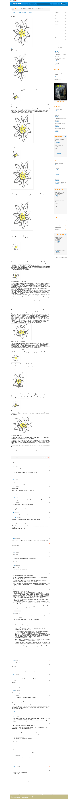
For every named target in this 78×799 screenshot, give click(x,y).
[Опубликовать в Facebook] (44, 457)
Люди (36, 8)
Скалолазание (57, 28)
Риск (15, 8)
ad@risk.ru (65, 257)
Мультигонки (56, 24)
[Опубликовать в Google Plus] (48, 457)
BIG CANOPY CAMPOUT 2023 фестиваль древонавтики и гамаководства (59, 239)
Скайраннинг (56, 27)
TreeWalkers (58, 241)
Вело (55, 15)
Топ (27, 9)
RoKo (13, 512)
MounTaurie (15, 531)
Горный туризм (57, 21)
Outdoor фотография (57, 225)
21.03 (55, 76)
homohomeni (58, 142)
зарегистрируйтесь (23, 781)
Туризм (55, 34)
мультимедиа (40, 8)
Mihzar (13, 664)
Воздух (55, 18)
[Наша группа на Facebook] (11, 0)
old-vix (56, 48)
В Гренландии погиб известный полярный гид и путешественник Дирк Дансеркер (59, 207)
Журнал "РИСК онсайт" (60, 101)
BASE (55, 37)
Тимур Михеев (57, 51)
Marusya (15, 561)
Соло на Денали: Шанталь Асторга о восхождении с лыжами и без (59, 193)
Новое (20, 9)
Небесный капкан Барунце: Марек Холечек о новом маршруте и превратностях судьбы (59, 200)
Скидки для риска (32, 9)
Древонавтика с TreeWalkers (60, 250)
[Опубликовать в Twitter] (46, 457)
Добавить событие (57, 79)
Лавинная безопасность (58, 227)
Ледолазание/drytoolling (58, 22)
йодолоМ (14, 466)
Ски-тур (56, 30)
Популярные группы (59, 217)
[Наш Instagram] (14, 0)
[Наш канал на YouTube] (15, 0)
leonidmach (14, 517)
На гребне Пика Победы (58, 47)
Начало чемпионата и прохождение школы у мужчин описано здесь (23, 48)
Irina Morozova (16, 589)
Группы (33, 8)
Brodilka (57, 195)
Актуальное (16, 9)
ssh (13, 470)
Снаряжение (29, 8)
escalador (14, 573)
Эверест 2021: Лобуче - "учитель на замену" (59, 151)
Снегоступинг (56, 31)
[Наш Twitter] (13, 0)
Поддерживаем (58, 136)
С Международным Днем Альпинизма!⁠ (60, 182)
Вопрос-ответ (20, 8)
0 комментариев (57, 116)
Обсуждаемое (24, 9)
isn (14, 565)
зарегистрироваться (64, 0)
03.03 (55, 72)
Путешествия (56, 25)
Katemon (14, 660)
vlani (14, 552)
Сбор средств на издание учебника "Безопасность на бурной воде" (59, 140)
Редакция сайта (58, 153)
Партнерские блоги (59, 234)
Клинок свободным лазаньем (59, 163)
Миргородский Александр (59, 183)
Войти (59, 0)
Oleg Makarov (57, 60)
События (24, 8)
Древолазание (57, 12)
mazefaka (14, 766)
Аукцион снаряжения (57, 229)
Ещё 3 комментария (17, 610)
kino (55, 164)
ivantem (14, 538)
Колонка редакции (58, 189)
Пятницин (14, 497)
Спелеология (56, 33)
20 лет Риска (44, 797)
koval (13, 680)
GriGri (13, 486)
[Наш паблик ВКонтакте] (10, 0)
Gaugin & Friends (57, 220)
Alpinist (14, 690)
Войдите (14, 781)
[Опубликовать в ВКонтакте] (42, 457)
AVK (14, 556)
